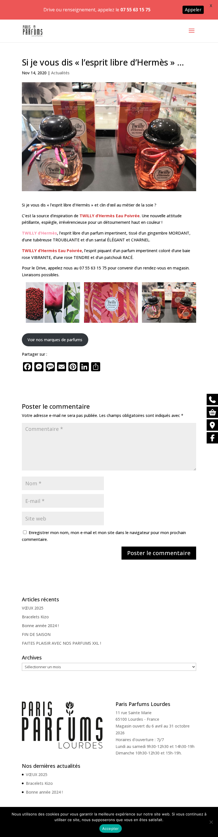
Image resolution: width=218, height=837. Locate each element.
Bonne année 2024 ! (40, 625)
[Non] (211, 822)
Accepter (110, 828)
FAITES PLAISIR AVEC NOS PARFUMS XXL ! (61, 643)
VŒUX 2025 (32, 608)
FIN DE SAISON (36, 634)
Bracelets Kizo (35, 616)
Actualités (60, 72)
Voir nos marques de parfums (55, 339)
